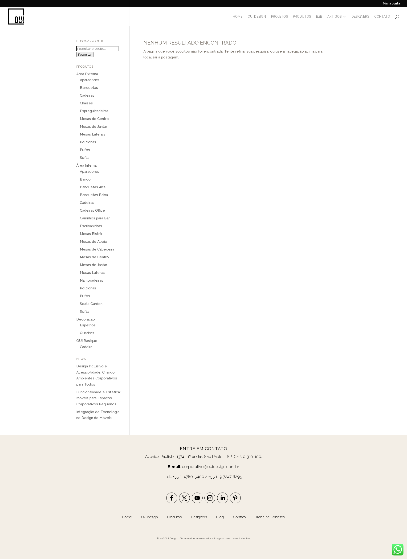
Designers (199, 517)
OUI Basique (86, 341)
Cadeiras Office (92, 210)
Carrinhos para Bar (95, 218)
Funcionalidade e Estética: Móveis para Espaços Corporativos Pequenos (98, 398)
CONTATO (382, 16)
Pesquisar (85, 54)
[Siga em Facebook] (171, 498)
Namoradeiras (91, 280)
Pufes (85, 150)
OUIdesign (150, 517)
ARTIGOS (334, 16)
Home (127, 517)
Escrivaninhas (91, 226)
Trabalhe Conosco (270, 517)
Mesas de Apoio (93, 241)
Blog (220, 517)
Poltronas (88, 142)
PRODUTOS (302, 16)
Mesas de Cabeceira (97, 249)
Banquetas (89, 88)
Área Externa (87, 74)
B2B (319, 16)
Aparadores (89, 80)
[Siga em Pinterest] (235, 498)
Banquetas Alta (93, 187)
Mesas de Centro (94, 119)
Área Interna (86, 165)
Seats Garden (91, 304)
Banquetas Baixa (94, 195)
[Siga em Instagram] (209, 498)
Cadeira (86, 347)
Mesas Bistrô (91, 234)
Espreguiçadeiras (94, 111)
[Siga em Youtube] (197, 498)
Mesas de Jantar (93, 126)
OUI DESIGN (257, 16)
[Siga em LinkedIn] (222, 498)
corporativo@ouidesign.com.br (210, 466)
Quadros (87, 333)
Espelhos (88, 325)
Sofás (85, 158)
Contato (239, 517)
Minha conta (391, 3)
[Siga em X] (184, 498)
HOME (237, 16)
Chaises (86, 103)
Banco (85, 179)
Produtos (175, 517)
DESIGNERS (360, 16)
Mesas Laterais (92, 134)
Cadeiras (87, 95)
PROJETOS (279, 16)
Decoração (85, 319)
